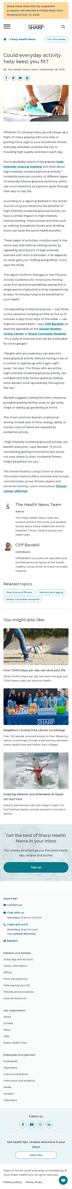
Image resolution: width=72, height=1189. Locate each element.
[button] (6, 26)
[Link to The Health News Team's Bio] (7, 519)
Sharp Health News (23, 39)
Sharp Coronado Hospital (47, 333)
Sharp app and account (18, 959)
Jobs (6, 1036)
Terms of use (33, 1182)
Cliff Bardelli (54, 324)
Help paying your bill (16, 985)
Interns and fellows (15, 1074)
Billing (7, 972)
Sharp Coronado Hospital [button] (22, 599)
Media (7, 1087)
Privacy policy (12, 1182)
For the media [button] (57, 39)
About (7, 1016)
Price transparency (15, 978)
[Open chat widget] (63, 1180)
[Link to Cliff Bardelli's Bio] (7, 557)
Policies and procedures (18, 991)
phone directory (25, 933)
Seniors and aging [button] (51, 592)
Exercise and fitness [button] (19, 592)
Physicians (10, 1067)
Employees (10, 1061)
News (7, 1029)
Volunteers (10, 1100)
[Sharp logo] (36, 27)
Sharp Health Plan (15, 1042)
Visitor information (15, 965)
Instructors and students (19, 1080)
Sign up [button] (36, 867)
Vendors (8, 1093)
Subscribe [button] (36, 1155)
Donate (8, 1023)
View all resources (15, 998)
